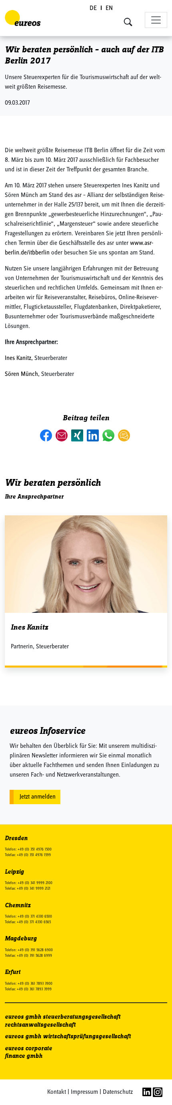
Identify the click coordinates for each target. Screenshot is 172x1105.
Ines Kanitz (18, 358)
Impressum (84, 1092)
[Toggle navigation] (156, 20)
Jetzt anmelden (38, 797)
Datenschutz (118, 1092)
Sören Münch (21, 374)
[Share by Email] (62, 435)
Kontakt (56, 1092)
